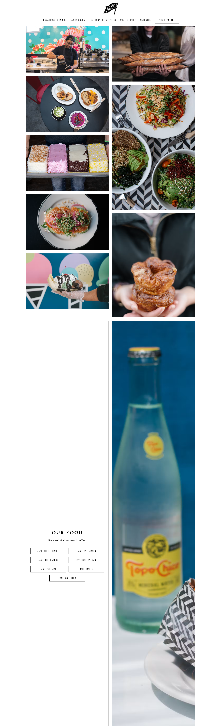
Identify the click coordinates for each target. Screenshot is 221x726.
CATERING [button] (145, 20)
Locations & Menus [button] (54, 20)
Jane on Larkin (86, 551)
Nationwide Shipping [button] (104, 20)
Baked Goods (78, 19)
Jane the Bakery (48, 560)
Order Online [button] (167, 20)
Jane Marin (86, 569)
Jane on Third (67, 578)
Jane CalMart (48, 569)
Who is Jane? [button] (128, 20)
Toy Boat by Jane (86, 560)
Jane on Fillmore (48, 551)
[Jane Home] (110, 8)
